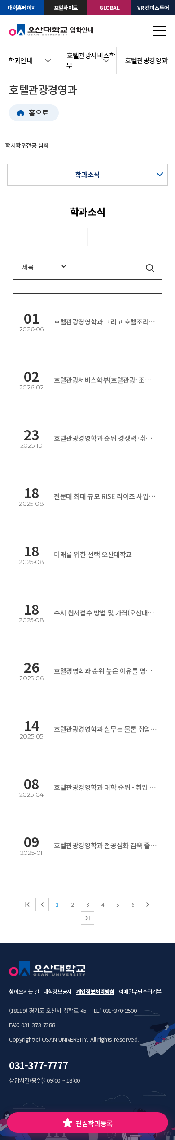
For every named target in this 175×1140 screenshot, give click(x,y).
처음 (27, 904)
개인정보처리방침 (95, 991)
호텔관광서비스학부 (90, 60)
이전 (42, 904)
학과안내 (20, 60)
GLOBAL (109, 7)
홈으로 (38, 112)
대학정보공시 (57, 991)
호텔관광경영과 (146, 60)
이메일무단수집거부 (140, 991)
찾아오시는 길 (24, 991)
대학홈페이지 (22, 7)
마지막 (87, 918)
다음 (147, 904)
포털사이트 (66, 7)
